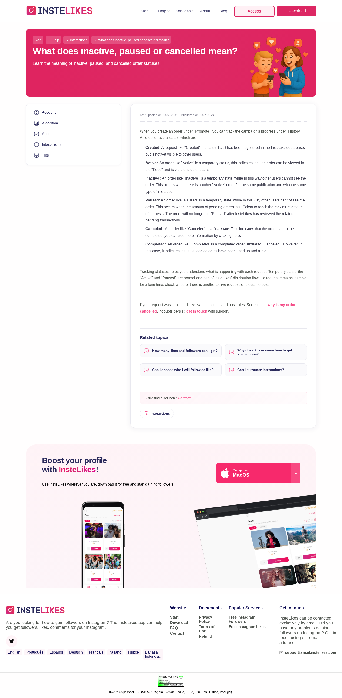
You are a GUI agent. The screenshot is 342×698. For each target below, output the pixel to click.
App (45, 134)
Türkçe (133, 652)
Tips (45, 155)
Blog (223, 11)
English (14, 652)
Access (254, 11)
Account (49, 112)
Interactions (51, 144)
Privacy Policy (205, 619)
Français (96, 652)
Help (162, 11)
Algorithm (50, 123)
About (205, 11)
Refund (205, 636)
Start (145, 11)
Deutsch (76, 652)
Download (296, 11)
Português (34, 652)
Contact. (184, 398)
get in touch (196, 311)
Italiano (115, 652)
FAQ (174, 628)
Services (183, 11)
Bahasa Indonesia (153, 654)
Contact (177, 633)
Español (56, 652)
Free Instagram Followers (242, 619)
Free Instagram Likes (247, 627)
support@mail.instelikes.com (310, 652)
